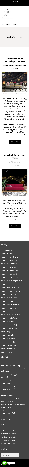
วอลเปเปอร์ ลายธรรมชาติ (8, 287)
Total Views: (5, 437)
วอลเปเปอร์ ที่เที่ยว (6, 253)
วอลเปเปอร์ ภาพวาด (7, 267)
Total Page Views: (7, 444)
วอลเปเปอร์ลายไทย (7, 342)
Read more (14, 141)
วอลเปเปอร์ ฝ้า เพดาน (8, 260)
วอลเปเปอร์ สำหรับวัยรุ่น (8, 318)
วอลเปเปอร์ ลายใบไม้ (7, 311)
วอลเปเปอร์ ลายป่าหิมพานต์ (9, 291)
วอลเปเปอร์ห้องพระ (7, 345)
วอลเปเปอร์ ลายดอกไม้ (8, 277)
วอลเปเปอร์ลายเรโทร (7, 338)
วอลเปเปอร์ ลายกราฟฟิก (8, 274)
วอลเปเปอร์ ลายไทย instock (9, 315)
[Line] (4, 463)
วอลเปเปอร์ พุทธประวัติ (8, 264)
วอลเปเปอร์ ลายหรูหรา (8, 65)
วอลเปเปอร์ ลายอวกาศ (8, 301)
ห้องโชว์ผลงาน (5, 352)
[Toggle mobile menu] (26, 14)
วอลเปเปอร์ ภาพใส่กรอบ (8, 270)
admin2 (17, 68)
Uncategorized (5, 250)
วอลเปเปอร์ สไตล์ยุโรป (8, 325)
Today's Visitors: (6, 430)
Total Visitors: (5, 440)
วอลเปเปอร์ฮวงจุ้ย (6, 349)
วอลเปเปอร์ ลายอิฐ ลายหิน (9, 304)
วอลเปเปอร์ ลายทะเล (7, 284)
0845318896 (15, 1)
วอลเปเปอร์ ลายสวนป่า (8, 294)
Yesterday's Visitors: (7, 433)
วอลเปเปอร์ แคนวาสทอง (20, 65)
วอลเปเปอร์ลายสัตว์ (7, 335)
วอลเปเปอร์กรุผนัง (6, 332)
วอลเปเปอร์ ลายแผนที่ (8, 308)
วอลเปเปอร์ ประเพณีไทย (8, 257)
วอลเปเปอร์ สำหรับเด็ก (8, 321)
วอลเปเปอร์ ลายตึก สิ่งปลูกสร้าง (10, 281)
